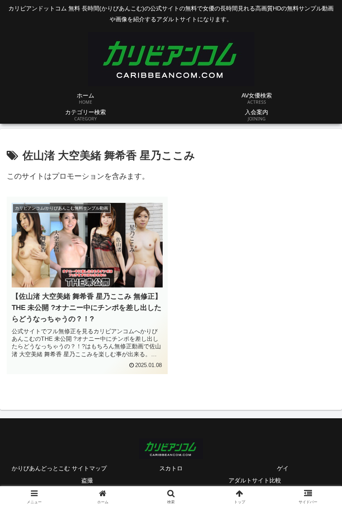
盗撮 (87, 480)
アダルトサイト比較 (255, 480)
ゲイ (283, 468)
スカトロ (171, 468)
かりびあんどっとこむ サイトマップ (59, 468)
